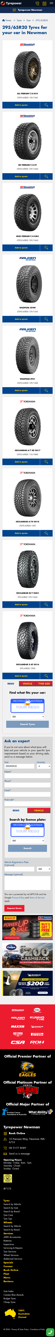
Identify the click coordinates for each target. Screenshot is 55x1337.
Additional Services (13, 1258)
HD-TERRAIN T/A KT (27, 165)
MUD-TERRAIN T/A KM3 (27, 236)
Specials (8, 1262)
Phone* (7, 781)
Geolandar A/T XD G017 (27, 450)
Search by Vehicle (12, 1204)
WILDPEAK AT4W (27, 308)
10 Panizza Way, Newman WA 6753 (27, 1141)
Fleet (6, 1273)
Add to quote (21, 105)
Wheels (8, 1222)
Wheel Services (11, 1255)
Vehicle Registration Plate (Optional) (16, 864)
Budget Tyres (10, 1298)
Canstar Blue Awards (14, 1294)
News (7, 1277)
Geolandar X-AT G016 (27, 664)
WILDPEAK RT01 (27, 379)
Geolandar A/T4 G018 (27, 522)
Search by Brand (12, 1211)
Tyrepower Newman (29, 9)
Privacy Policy (18, 897)
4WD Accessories (12, 1237)
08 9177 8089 (17, 1148)
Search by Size (11, 1207)
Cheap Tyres (9, 1302)
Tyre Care (8, 1215)
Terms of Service (37, 897)
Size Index (9, 1291)
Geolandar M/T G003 (27, 593)
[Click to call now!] (37, 3)
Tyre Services (10, 1251)
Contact (8, 1266)
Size (6, 762)
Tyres (7, 1200)
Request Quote (14, 908)
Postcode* (9, 799)
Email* (7, 790)
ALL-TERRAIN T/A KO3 (27, 93)
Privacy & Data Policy (20, 1329)
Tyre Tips (8, 1218)
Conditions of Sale (37, 1329)
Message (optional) (13, 874)
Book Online (11, 1270)
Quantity (41, 762)
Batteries (8, 1240)
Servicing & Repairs (13, 1248)
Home (8, 20)
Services (8, 1233)
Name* (8, 771)
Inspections (9, 1244)
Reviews (8, 1281)
